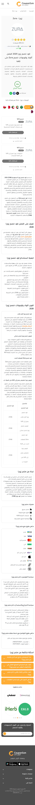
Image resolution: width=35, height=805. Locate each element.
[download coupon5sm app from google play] (11, 764)
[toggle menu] (7, 4)
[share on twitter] (17, 93)
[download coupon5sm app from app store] (23, 764)
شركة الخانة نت (9, 791)
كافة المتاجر (23, 11)
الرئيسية (31, 11)
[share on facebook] (14, 93)
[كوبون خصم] (25, 4)
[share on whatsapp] (10, 93)
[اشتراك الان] (4, 733)
